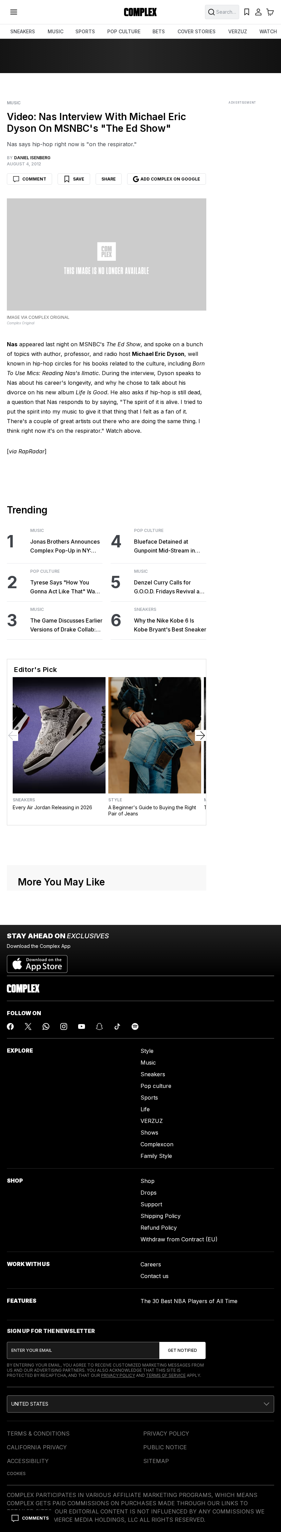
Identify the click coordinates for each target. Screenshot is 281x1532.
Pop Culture (45, 571)
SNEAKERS (22, 31)
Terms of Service (166, 1375)
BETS (158, 31)
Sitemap (156, 1461)
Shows (149, 1132)
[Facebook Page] (10, 1026)
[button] (140, 1404)
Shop (147, 1180)
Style (115, 800)
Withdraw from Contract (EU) (179, 1239)
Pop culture (155, 1085)
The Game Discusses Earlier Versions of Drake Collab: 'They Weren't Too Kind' (66, 625)
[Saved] (247, 12)
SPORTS (85, 31)
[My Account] (258, 12)
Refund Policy (158, 1227)
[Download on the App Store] (37, 961)
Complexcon (156, 1144)
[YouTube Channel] (81, 1026)
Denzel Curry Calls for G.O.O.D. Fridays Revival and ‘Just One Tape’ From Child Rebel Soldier (170, 587)
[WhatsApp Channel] (45, 1026)
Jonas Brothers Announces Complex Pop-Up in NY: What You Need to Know (65, 546)
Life (145, 1109)
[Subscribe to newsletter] (182, 1350)
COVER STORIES (197, 31)
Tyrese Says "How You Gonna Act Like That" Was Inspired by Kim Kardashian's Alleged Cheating (64, 587)
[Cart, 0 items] (270, 12)
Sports (149, 1097)
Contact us (154, 1276)
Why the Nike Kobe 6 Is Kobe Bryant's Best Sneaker (170, 625)
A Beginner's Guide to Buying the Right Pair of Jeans (152, 810)
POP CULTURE (123, 31)
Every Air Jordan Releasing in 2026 (52, 807)
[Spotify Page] (135, 1026)
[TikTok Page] (117, 1026)
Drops (148, 1192)
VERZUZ (237, 31)
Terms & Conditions (38, 1433)
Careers (150, 1264)
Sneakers (145, 609)
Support (151, 1204)
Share (108, 179)
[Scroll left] (12, 735)
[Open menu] (14, 12)
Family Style (156, 1155)
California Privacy (37, 1447)
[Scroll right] (200, 735)
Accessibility (28, 1461)
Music (14, 103)
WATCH (268, 31)
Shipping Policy (160, 1215)
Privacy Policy (118, 1375)
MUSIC (55, 31)
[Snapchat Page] (99, 1026)
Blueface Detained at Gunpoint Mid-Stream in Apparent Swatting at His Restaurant (165, 546)
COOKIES (16, 1473)
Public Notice (165, 1447)
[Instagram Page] (63, 1026)
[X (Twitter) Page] (28, 1026)
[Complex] (140, 12)
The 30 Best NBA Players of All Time (188, 1301)
